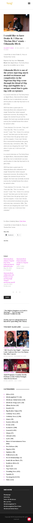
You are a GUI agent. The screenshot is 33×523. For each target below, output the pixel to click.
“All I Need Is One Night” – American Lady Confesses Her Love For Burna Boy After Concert (16, 352)
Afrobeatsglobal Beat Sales (12, 506)
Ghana (8, 433)
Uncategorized (11, 477)
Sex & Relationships (13, 457)
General (8, 430)
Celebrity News (9, 48)
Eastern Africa (11, 422)
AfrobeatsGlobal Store (11, 508)
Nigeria (8, 449)
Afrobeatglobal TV (12, 397)
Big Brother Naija (12, 411)
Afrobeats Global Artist (13, 400)
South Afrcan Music (12, 460)
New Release (10, 446)
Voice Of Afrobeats (10, 499)
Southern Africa (11, 463)
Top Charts (10, 468)
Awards (8, 408)
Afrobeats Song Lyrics (13, 402)
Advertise (7, 497)
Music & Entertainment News (16, 441)
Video (8, 480)
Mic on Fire (7, 501)
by (19, 48)
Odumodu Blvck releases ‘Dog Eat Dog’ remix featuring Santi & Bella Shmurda (9, 262)
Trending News (11, 471)
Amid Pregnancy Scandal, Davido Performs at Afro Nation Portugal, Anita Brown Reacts (15, 376)
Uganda (8, 474)
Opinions (9, 452)
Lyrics (8, 438)
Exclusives (20, 347)
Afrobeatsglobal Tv (10, 504)
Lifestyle (9, 436)
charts (8, 419)
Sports (8, 466)
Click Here (23, 221)
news (7, 297)
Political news (10, 455)
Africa (8, 394)
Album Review (11, 405)
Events (8, 425)
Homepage (7, 494)
